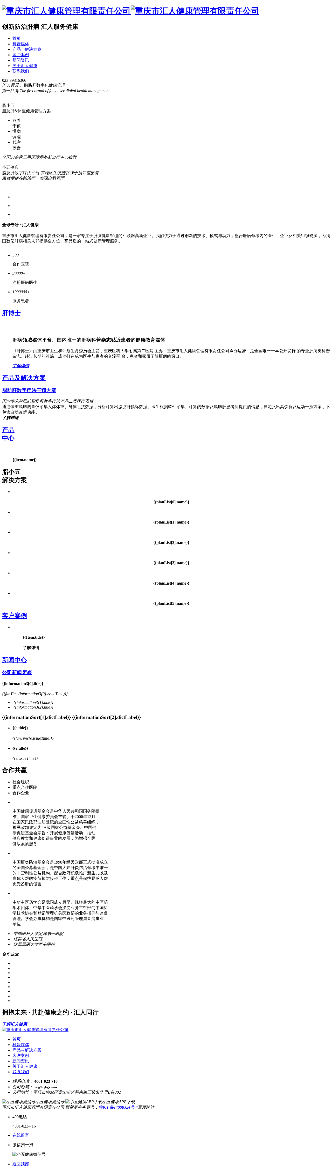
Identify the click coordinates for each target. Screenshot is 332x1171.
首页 (16, 38)
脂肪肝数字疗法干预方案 (29, 390)
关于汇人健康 (24, 65)
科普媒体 (20, 44)
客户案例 (20, 55)
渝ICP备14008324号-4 (118, 1107)
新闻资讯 (20, 60)
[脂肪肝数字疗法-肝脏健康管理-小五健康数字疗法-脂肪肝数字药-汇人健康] (130, 11)
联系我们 (20, 71)
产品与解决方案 (27, 49)
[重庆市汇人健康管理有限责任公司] (35, 1029)
